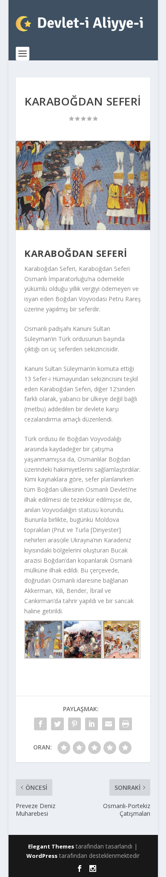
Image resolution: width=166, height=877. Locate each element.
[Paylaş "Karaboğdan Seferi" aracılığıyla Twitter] (57, 723)
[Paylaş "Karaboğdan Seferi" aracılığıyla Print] (125, 723)
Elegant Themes (51, 846)
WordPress (41, 856)
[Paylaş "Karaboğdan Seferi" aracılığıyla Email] (108, 723)
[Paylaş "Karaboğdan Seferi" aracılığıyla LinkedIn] (91, 723)
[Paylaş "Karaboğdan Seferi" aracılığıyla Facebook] (40, 723)
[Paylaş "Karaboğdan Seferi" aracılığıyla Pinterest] (74, 723)
